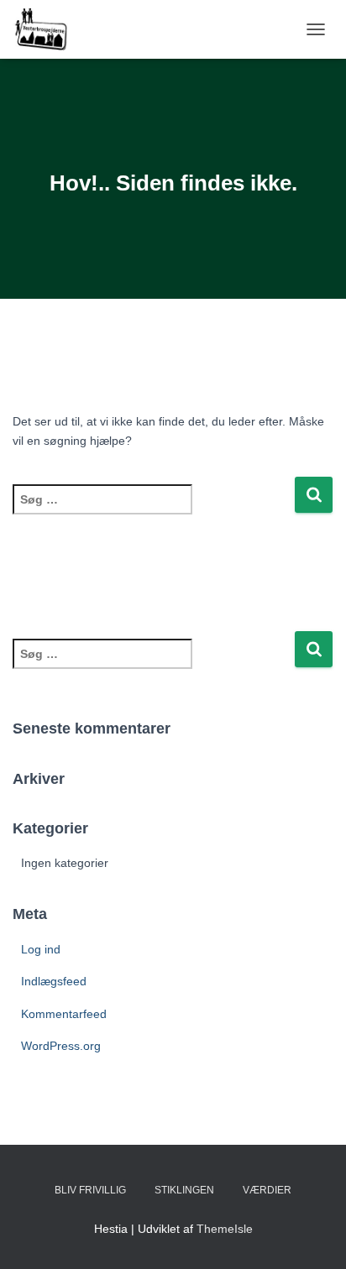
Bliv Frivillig (90, 1190)
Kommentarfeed (64, 1014)
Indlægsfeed (53, 981)
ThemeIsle (225, 1228)
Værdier (267, 1190)
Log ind (40, 949)
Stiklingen (184, 1190)
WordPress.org (61, 1045)
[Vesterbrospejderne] (47, 29)
